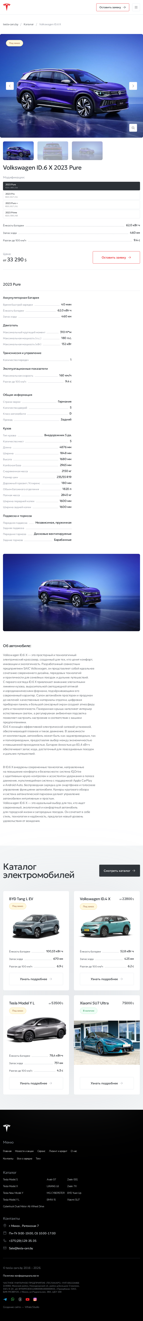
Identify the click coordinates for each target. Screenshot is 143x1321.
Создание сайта (12, 1307)
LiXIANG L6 (53, 1186)
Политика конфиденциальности (21, 1275)
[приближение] (133, 128)
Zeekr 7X (71, 1186)
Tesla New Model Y (13, 1193)
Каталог (9, 1172)
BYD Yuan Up (74, 1193)
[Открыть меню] (136, 7)
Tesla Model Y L (11, 1199)
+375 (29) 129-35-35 (22, 1241)
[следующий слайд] (133, 86)
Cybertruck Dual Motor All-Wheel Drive (23, 1206)
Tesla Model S (10, 1179)
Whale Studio (32, 1307)
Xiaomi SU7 (73, 1199)
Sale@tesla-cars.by (21, 1248)
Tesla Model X (10, 1186)
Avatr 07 (51, 1179)
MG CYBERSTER (55, 1193)
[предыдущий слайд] (10, 86)
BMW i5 (51, 1199)
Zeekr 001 (72, 1179)
